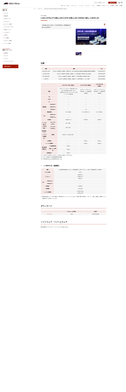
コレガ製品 (6, 37)
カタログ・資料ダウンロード (99, 2)
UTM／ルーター (7, 18)
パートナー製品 (7, 43)
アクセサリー (7, 32)
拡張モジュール (7, 29)
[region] (10, 199)
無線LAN (6, 15)
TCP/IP (5, 35)
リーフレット (49, 214)
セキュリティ (7, 21)
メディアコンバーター (8, 26)
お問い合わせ (112, 2)
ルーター (6, 58)
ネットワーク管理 (8, 24)
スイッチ (6, 13)
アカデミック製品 (8, 40)
